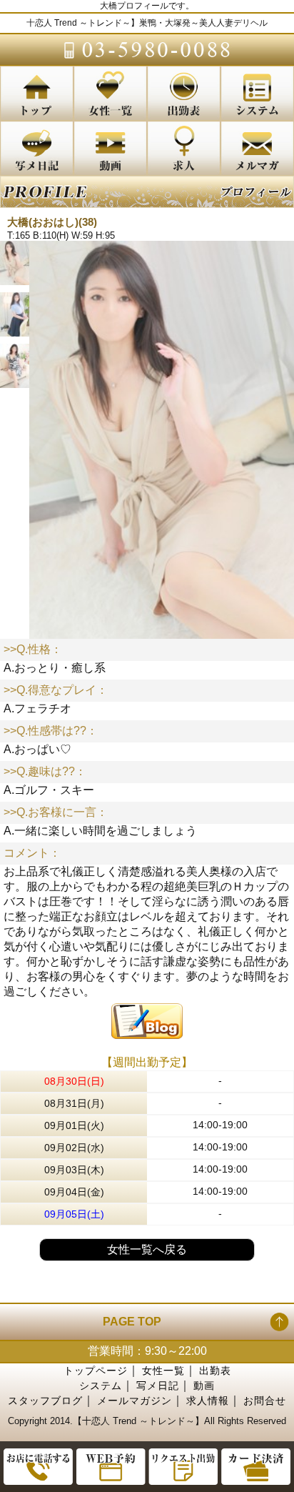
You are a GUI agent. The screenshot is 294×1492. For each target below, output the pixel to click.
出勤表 (215, 1370)
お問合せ (264, 1400)
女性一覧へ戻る (147, 1249)
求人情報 (207, 1400)
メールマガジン (134, 1400)
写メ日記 (157, 1385)
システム (100, 1385)
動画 (204, 1385)
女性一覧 (163, 1370)
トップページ (96, 1370)
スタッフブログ (45, 1400)
